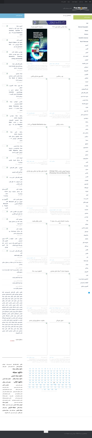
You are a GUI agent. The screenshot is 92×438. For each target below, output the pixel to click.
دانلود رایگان (19, 296)
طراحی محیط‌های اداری (7, 311)
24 (45, 371)
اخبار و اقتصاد (85, 63)
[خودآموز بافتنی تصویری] (5, 170)
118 (48, 387)
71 (30, 378)
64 (51, 378)
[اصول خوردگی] (59, 338)
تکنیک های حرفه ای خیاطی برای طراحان (37, 171)
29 (30, 371)
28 (33, 371)
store (86, 2)
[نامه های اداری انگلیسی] (5, 213)
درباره (69, 2)
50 (51, 376)
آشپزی (20, 26)
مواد (52, 357)
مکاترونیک (20, 118)
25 (42, 371)
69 (36, 378)
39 (42, 373)
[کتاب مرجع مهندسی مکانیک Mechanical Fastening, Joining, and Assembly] (5, 55)
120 (41, 387)
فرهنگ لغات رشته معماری (8, 322)
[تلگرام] (89, 293)
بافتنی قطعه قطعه (18, 255)
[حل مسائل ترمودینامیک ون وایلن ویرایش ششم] (5, 232)
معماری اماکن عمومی (7, 331)
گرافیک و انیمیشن (52, 210)
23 (48, 371)
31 (66, 373)
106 (48, 385)
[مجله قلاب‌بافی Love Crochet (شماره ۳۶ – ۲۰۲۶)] (5, 66)
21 (54, 371)
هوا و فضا (86, 261)
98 (33, 383)
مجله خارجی (7, 326)
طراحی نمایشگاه (9, 316)
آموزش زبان (19, 212)
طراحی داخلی (9, 303)
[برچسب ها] (19, 22)
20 (57, 371)
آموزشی (30, 308)
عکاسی (53, 113)
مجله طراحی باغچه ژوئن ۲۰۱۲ (59, 27)
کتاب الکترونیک (19, 333)
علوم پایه (86, 166)
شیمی (87, 151)
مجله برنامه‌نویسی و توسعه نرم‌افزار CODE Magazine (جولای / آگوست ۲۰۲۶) (15, 150)
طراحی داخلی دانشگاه (17, 307)
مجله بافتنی (13, 326)
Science (86, 34)
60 (63, 378)
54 (39, 376)
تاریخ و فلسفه (85, 104)
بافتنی (21, 292)
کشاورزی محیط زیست (83, 279)
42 (33, 373)
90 (57, 383)
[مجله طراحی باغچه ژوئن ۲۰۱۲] (59, 45)
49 (54, 376)
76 (57, 380)
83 (36, 380)
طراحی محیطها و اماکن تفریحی (12, 309)
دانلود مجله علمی (7, 379)
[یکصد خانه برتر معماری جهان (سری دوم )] (5, 221)
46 (63, 376)
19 (60, 371)
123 (30, 387)
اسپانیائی (86, 67)
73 (66, 380)
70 (33, 378)
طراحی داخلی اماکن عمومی (18, 387)
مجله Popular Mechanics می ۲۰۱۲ (37, 124)
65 (48, 378)
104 (55, 385)
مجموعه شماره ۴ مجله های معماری (60, 271)
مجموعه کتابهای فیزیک (37, 27)
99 (30, 383)
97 (36, 383)
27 (36, 371)
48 (57, 376)
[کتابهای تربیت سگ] (37, 289)
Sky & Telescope (84, 41)
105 (52, 385)
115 (59, 387)
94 (45, 383)
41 (36, 373)
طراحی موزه (17, 316)
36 (51, 373)
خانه (90, 2)
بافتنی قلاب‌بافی (31, 113)
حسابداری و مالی (84, 115)
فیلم (87, 195)
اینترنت (86, 82)
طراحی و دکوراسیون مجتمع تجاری (14, 320)
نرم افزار (86, 246)
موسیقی (86, 231)
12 (39, 369)
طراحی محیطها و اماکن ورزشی (7, 391)
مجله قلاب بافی (9, 329)
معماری (50, 63)
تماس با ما (63, 2)
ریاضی (53, 260)
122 (33, 387)
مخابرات (86, 210)
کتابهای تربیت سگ (37, 271)
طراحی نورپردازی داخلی (18, 398)
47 (60, 376)
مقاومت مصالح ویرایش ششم (37, 321)
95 (42, 383)
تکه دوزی (20, 85)
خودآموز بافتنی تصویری (17, 172)
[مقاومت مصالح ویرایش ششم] (37, 338)
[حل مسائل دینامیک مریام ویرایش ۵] (5, 192)
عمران (60, 308)
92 (51, 383)
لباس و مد (30, 208)
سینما (87, 140)
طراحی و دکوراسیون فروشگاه (8, 318)
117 (52, 387)
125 (52, 389)
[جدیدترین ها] (4, 22)
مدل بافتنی (15, 331)
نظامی (87, 250)
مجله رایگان (5, 407)
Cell (87, 23)
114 (63, 387)
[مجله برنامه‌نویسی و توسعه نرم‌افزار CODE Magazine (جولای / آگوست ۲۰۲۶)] (5, 148)
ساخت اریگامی (60, 124)
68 (39, 378)
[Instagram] (6, 15)
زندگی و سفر (85, 133)
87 (66, 383)
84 (33, 380)
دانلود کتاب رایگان (6, 301)
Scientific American (83, 38)
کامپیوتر (86, 272)
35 (54, 373)
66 (45, 378)
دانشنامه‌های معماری (7, 294)
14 (33, 369)
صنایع (21, 199)
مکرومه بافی (85, 242)
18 (63, 371)
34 (57, 373)
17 (66, 371)
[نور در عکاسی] (59, 94)
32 (63, 373)
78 (51, 380)
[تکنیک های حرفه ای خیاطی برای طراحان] (37, 189)
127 (45, 389)
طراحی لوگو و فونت (37, 221)
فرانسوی (86, 184)
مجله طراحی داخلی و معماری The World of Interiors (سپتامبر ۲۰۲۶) (15, 78)
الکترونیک (86, 71)
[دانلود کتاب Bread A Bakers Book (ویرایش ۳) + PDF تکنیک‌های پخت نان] (5, 42)
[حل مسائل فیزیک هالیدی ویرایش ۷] (5, 161)
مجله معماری (5, 410)
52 (45, 376)
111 (30, 385)
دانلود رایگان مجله (12, 296)
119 (44, 387)
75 (60, 380)
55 (36, 376)
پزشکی (86, 268)
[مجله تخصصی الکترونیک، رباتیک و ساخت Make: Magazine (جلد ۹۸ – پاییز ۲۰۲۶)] (5, 119)
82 (39, 380)
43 (30, 373)
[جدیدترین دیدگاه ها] (14, 22)
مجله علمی (16, 329)
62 (57, 378)
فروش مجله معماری (9, 405)
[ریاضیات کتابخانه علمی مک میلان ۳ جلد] (59, 241)
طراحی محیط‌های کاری (18, 396)
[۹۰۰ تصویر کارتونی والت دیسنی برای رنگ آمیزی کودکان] (5, 243)
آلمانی (87, 52)
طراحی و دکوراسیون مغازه (6, 400)
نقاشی (86, 253)
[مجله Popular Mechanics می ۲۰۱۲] (37, 142)
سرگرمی (53, 161)
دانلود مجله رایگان (9, 299)
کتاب (27, 113)
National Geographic (83, 27)
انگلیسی (15, 212)
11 (42, 369)
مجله (53, 63)
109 (37, 385)
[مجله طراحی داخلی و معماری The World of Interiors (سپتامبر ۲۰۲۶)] (5, 76)
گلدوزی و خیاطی (84, 286)
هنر (87, 257)
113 (66, 387)
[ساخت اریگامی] (59, 142)
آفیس (87, 49)
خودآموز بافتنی (15, 294)
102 (63, 385)
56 (33, 376)
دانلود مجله (4, 296)
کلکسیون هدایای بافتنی (37, 76)
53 (42, 376)
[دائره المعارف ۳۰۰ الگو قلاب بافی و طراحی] (5, 180)
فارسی (17, 199)
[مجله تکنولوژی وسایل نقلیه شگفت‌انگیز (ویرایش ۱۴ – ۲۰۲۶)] (5, 134)
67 (42, 378)
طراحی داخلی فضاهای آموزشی (7, 389)
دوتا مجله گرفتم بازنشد (17, 277)
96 (39, 383)
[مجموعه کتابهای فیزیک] (37, 45)
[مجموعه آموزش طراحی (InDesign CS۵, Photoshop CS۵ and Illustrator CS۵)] (59, 191)
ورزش (87, 264)
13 (36, 369)
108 (41, 385)
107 (44, 385)
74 (63, 380)
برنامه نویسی (16, 146)
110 (33, 385)
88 (63, 383)
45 (66, 376)
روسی (87, 125)
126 (49, 389)
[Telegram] (3, 15)
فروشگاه (31, 63)
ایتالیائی (86, 78)
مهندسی (20, 52)
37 (48, 373)
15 (30, 369)
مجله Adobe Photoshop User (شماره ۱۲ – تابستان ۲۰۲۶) (15, 108)
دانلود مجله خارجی (18, 299)
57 (30, 376)
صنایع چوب (85, 158)
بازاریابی (86, 85)
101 (66, 385)
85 (30, 380)
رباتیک (21, 116)
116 (55, 387)
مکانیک (28, 161)
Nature (86, 31)
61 (60, 378)
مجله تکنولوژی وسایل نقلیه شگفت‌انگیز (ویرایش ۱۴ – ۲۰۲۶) (15, 139)
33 (60, 373)
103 (59, 385)
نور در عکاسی (59, 76)
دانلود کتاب (13, 301)
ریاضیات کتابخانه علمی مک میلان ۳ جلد (59, 222)
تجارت (87, 107)
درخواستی (86, 118)
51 (48, 376)
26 (39, 371)
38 (45, 373)
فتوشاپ (60, 210)
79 (48, 380)
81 (42, 380)
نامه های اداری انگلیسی (17, 214)
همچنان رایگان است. (17, 288)
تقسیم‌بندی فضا (6, 292)
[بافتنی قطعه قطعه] (5, 253)
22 (51, 371)
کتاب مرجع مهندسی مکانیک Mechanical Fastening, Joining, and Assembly (15, 57)
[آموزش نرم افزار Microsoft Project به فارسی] (5, 203)
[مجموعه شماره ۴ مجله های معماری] (59, 289)
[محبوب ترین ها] (9, 22)
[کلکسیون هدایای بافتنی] (37, 94)
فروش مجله (19, 324)
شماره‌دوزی (85, 147)
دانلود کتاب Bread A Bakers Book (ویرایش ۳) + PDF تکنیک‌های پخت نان (15, 45)
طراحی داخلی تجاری (7, 305)
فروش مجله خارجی (12, 324)
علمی (33, 161)
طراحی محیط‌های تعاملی (16, 314)
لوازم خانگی (57, 63)
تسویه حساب (74, 2)
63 (54, 378)
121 (37, 387)
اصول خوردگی (59, 321)
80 (45, 380)
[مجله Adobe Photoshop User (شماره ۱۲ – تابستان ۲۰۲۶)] (5, 105)
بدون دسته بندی (84, 96)
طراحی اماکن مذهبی (17, 303)
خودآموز (20, 294)
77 (54, 380)
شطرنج (86, 144)
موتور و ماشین (85, 228)
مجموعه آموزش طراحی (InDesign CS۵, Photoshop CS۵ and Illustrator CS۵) (59, 172)
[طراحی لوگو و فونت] (37, 239)
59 (66, 378)
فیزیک (28, 63)
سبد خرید (81, 2)
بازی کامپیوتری (85, 89)
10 (45, 369)
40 (39, 373)
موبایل (86, 224)
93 (48, 383)
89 (60, 383)
